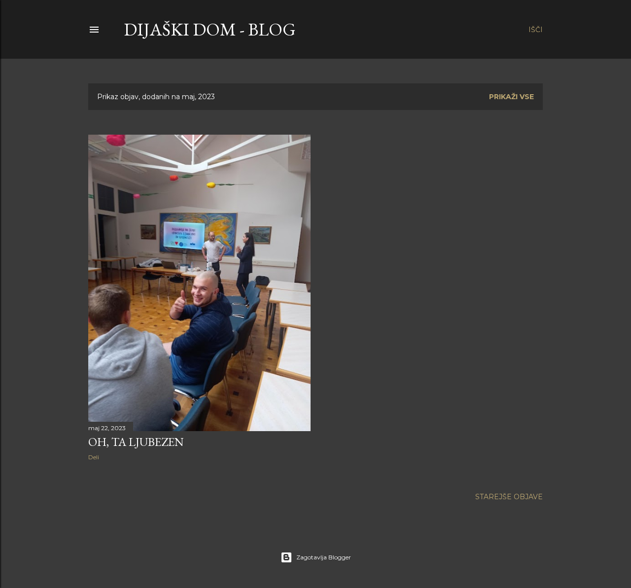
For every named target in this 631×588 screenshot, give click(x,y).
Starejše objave (509, 496)
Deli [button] (93, 457)
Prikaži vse (511, 96)
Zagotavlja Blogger (323, 557)
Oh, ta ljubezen (136, 441)
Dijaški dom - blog (210, 29)
